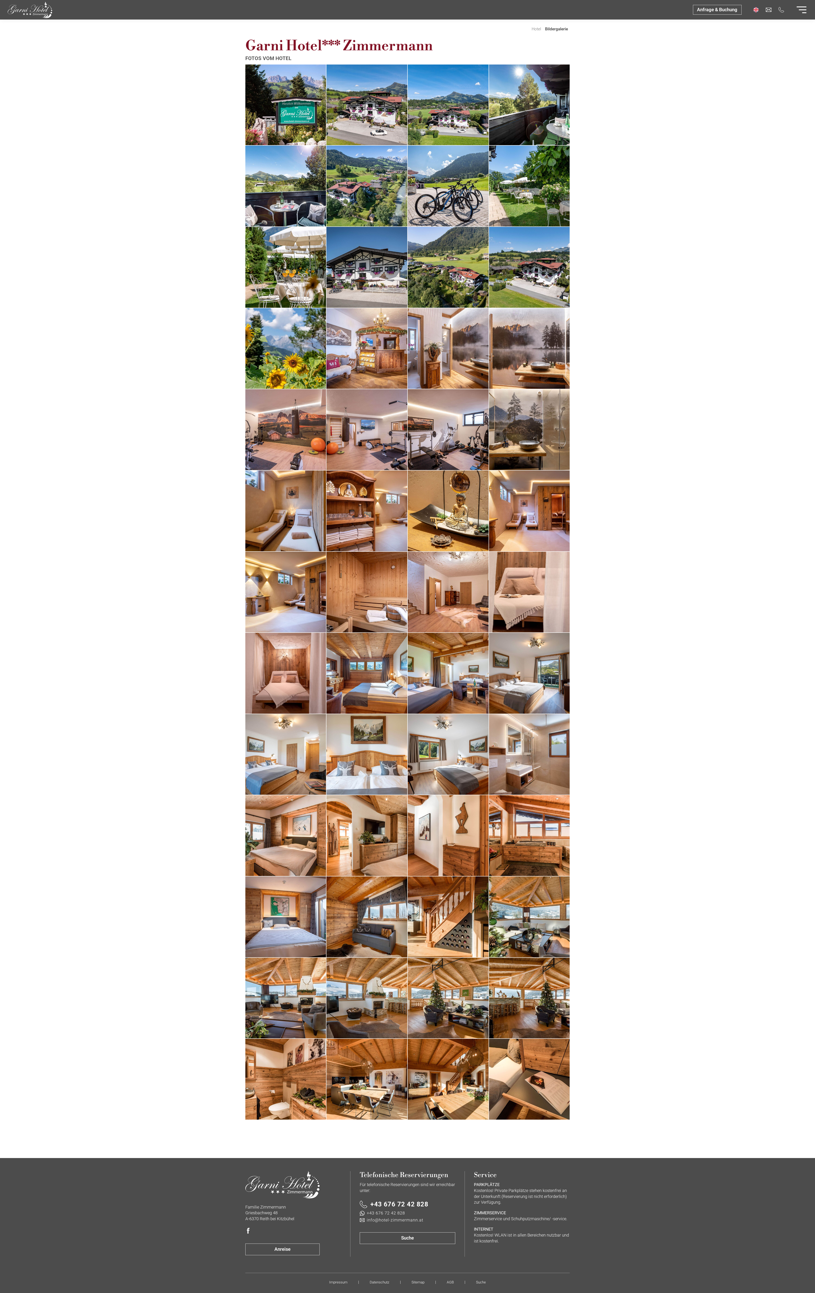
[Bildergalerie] (30, 10)
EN (756, 10)
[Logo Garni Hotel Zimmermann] (282, 1185)
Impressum (338, 1282)
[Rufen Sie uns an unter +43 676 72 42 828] (781, 10)
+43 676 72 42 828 (399, 1204)
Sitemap (418, 1282)
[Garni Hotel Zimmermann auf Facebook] (248, 1231)
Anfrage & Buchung (717, 9)
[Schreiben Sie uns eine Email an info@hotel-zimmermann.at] (768, 10)
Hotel (536, 29)
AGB (450, 1282)
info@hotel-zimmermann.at (395, 1220)
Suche (407, 1238)
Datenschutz (379, 1282)
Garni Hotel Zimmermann (525, 29)
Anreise (282, 1249)
